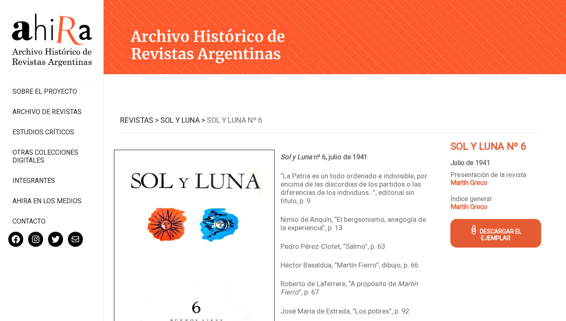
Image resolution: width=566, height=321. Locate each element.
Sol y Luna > (182, 120)
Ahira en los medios (47, 201)
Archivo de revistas (47, 112)
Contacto (29, 221)
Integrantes (33, 181)
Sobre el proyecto (44, 91)
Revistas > (139, 120)
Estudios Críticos (43, 132)
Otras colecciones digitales (45, 156)
